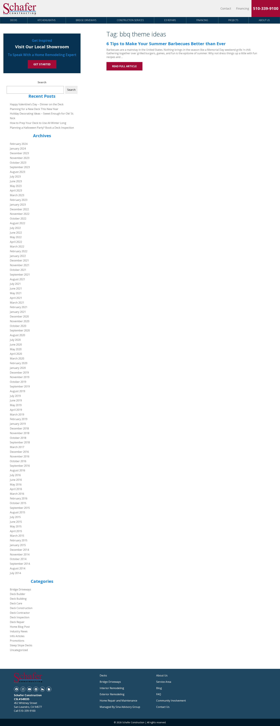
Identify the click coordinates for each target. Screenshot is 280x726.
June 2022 (16, 232)
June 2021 (16, 288)
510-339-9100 (265, 8)
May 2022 (16, 237)
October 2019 (18, 382)
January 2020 (18, 368)
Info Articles (17, 636)
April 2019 (16, 410)
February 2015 (18, 540)
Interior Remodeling (112, 688)
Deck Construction (21, 608)
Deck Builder (17, 594)
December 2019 (19, 372)
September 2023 (20, 167)
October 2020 (18, 326)
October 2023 (18, 162)
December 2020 (19, 316)
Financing (242, 8)
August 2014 (17, 568)
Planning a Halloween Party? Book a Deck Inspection (42, 127)
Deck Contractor (20, 613)
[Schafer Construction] (20, 8)
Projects (233, 20)
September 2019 (20, 386)
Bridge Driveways (86, 20)
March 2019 (17, 414)
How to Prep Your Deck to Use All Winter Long (38, 123)
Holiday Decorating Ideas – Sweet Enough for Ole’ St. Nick (42, 116)
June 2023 (16, 181)
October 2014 (18, 559)
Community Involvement (171, 700)
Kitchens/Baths (47, 20)
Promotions (17, 640)
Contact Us (162, 707)
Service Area (163, 682)
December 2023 (19, 153)
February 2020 (18, 363)
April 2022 (16, 242)
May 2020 (16, 349)
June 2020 (16, 344)
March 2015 (17, 535)
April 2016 (16, 489)
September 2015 (20, 508)
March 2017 (17, 447)
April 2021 (16, 298)
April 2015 (16, 531)
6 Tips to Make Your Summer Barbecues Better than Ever (166, 43)
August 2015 (17, 512)
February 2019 (18, 419)
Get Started (42, 64)
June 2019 (16, 400)
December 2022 (19, 209)
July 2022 (15, 228)
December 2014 (19, 550)
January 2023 (18, 204)
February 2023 (18, 200)
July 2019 (15, 396)
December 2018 (19, 428)
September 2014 (20, 563)
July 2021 (15, 284)
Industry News (19, 631)
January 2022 (18, 256)
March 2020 (17, 358)
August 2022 (17, 223)
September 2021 (20, 274)
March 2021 (17, 302)
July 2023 (15, 176)
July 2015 (15, 517)
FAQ (158, 694)
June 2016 (16, 480)
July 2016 (15, 475)
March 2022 (17, 246)
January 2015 (18, 545)
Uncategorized (19, 650)
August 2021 (17, 279)
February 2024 (18, 144)
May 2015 (16, 526)
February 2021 (18, 307)
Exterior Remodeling (112, 694)
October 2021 (18, 270)
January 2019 (18, 424)
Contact (226, 8)
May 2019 (16, 405)
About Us (264, 20)
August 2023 (17, 172)
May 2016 (16, 484)
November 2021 (19, 265)
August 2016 (17, 470)
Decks (13, 20)
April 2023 (16, 190)
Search (42, 82)
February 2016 (18, 498)
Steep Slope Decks (21, 645)
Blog (159, 688)
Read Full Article (124, 66)
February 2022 (18, 251)
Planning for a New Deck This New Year (34, 109)
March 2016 (17, 494)
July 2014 (15, 573)
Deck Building (18, 598)
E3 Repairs (170, 20)
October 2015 (18, 503)
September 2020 (20, 330)
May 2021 (16, 293)
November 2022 (19, 214)
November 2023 (19, 158)
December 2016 (19, 452)
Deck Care (16, 603)
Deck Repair (17, 622)
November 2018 (19, 433)
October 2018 (18, 438)
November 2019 (19, 377)
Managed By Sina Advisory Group (120, 707)
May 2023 (16, 186)
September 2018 (20, 442)
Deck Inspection (19, 617)
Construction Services (130, 20)
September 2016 (20, 465)
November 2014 (19, 554)
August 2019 (17, 391)
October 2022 (18, 218)
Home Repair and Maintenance (118, 700)
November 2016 (19, 456)
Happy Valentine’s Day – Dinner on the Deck (37, 104)
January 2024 (18, 148)
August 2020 (17, 335)
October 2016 (18, 461)
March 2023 (17, 195)
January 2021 (18, 312)
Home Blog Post (20, 626)
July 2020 (15, 340)
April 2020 (16, 354)
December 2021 (19, 260)
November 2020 (19, 321)
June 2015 (16, 522)
